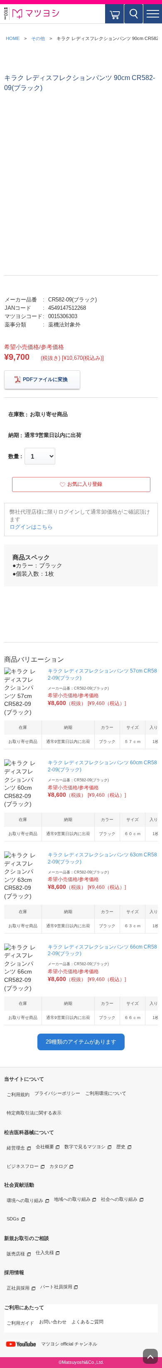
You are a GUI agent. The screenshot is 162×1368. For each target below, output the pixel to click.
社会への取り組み (119, 1199)
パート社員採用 (56, 1286)
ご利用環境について (105, 1093)
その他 (38, 38)
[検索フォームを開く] (133, 13)
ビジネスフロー (23, 1166)
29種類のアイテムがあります (81, 1042)
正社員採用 (18, 1287)
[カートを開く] (114, 13)
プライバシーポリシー (57, 1093)
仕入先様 (45, 1252)
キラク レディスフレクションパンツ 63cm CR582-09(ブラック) (102, 858)
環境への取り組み (25, 1200)
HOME (13, 38)
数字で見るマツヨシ (85, 1146)
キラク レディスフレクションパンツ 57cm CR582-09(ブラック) (102, 674)
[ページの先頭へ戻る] (150, 1356)
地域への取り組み (72, 1199)
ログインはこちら (31, 527)
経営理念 (16, 1147)
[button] (152, 13)
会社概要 (45, 1146)
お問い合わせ (52, 1321)
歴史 (120, 1146)
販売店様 (16, 1253)
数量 (13, 456)
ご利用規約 (18, 1094)
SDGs (13, 1218)
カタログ (58, 1166)
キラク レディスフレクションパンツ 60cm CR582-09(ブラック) (102, 766)
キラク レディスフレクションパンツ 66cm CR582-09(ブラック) (102, 950)
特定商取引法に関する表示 (34, 1112)
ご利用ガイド (20, 1322)
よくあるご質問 (87, 1321)
